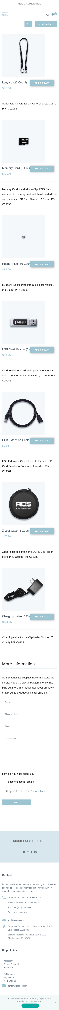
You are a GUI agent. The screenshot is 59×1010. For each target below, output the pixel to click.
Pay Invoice (9, 977)
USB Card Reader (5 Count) (20, 349)
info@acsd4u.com (16, 919)
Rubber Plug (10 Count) (17, 263)
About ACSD (9, 967)
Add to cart (42, 83)
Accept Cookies (30, 1006)
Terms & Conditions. (34, 791)
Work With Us (10, 980)
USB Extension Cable (15, 440)
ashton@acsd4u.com (17, 985)
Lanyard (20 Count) (14, 82)
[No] (55, 1002)
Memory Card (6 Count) (17, 168)
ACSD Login (9, 973)
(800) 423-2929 (24, 907)
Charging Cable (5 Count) (18, 616)
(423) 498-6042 (31, 902)
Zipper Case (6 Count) (16, 530)
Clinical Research (11, 964)
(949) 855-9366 (34, 897)
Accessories (9, 960)
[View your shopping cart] (53, 14)
